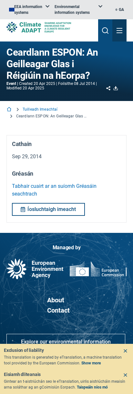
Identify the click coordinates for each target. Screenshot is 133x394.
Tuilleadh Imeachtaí (40, 109)
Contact (58, 310)
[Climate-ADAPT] (49, 27)
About (55, 300)
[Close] (125, 351)
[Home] (9, 109)
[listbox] (29, 9)
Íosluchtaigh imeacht (51, 209)
